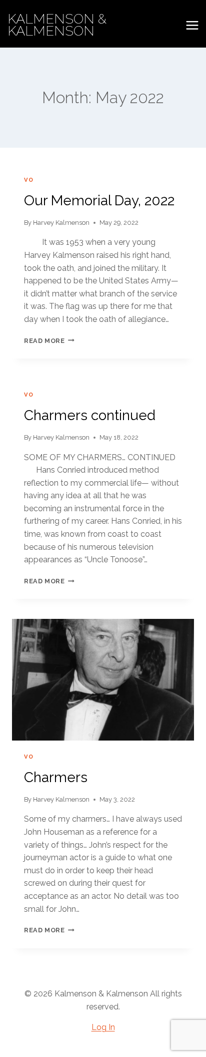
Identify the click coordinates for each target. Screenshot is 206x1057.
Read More (49, 340)
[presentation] (103, 680)
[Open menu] (192, 25)
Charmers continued (90, 415)
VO (28, 179)
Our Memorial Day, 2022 (99, 200)
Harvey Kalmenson (61, 222)
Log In (103, 1027)
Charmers (56, 777)
